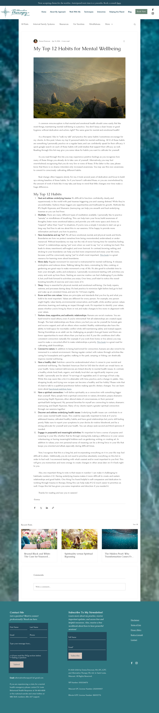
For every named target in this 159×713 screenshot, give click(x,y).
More (107, 24)
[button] (135, 24)
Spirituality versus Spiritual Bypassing (79, 555)
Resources (64, 24)
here (119, 3)
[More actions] (123, 41)
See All (135, 524)
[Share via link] (53, 508)
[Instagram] (152, 13)
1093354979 (83, 682)
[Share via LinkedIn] (47, 508)
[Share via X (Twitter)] (41, 508)
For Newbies (78, 24)
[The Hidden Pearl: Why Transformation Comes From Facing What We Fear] (120, 539)
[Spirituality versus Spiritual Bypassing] (80, 539)
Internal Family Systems (44, 24)
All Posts (24, 24)
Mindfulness (94, 24)
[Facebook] (152, 9)
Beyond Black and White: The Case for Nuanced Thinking (37, 555)
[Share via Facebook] (35, 508)
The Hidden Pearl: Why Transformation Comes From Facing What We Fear (120, 555)
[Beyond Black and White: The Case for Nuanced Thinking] (39, 539)
